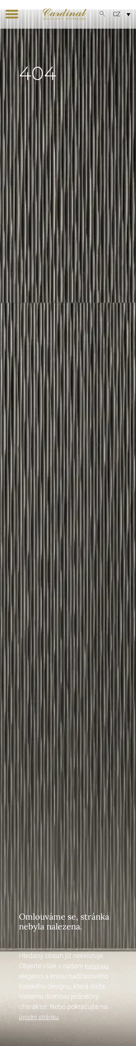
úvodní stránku (39, 1017)
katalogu (96, 966)
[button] (12, 14)
